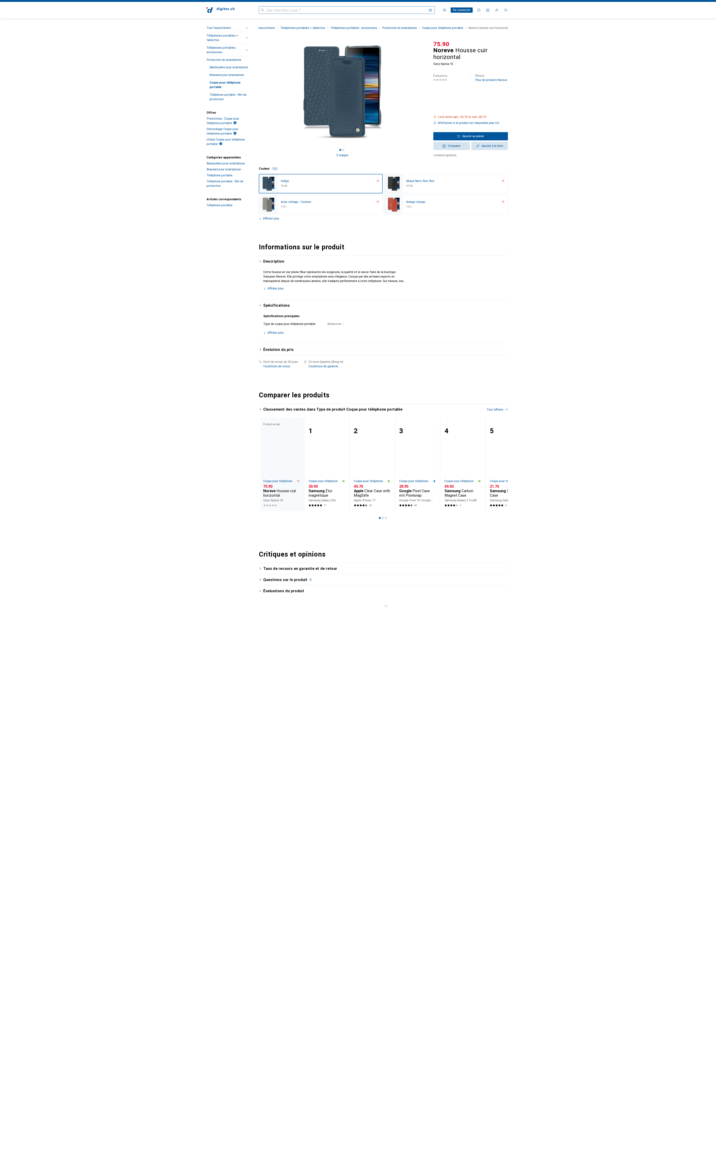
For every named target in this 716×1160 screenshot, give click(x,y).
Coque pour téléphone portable (225, 85)
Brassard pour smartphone (227, 75)
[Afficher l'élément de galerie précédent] (258, 92)
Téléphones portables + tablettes (222, 38)
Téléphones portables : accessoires (222, 50)
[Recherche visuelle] (430, 10)
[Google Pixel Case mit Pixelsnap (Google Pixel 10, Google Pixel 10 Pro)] (417, 464)
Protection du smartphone (224, 60)
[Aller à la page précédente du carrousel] (265, 464)
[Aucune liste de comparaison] (488, 10)
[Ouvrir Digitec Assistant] (479, 10)
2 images (342, 155)
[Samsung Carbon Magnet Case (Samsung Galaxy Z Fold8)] (462, 464)
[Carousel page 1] (340, 150)
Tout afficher (495, 409)
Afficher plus (271, 218)
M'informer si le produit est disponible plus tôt (468, 123)
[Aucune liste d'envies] (497, 10)
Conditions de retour (276, 366)
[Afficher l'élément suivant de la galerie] (426, 92)
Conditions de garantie (323, 366)
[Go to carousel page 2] (383, 518)
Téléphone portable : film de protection (228, 97)
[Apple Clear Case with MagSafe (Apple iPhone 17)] (372, 464)
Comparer (454, 146)
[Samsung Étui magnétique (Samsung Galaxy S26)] (326, 464)
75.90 (441, 44)
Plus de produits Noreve (491, 78)
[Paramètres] (445, 10)
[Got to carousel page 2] (343, 150)
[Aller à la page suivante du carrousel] (501, 464)
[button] (470, 117)
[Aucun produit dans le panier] (506, 10)
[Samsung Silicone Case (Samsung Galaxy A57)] (508, 464)
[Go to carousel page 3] (386, 518)
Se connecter (461, 10)
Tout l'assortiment (219, 28)
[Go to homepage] (221, 10)
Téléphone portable (220, 175)
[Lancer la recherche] (262, 10)
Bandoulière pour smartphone (229, 67)
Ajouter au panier (473, 136)
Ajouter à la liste (492, 146)
